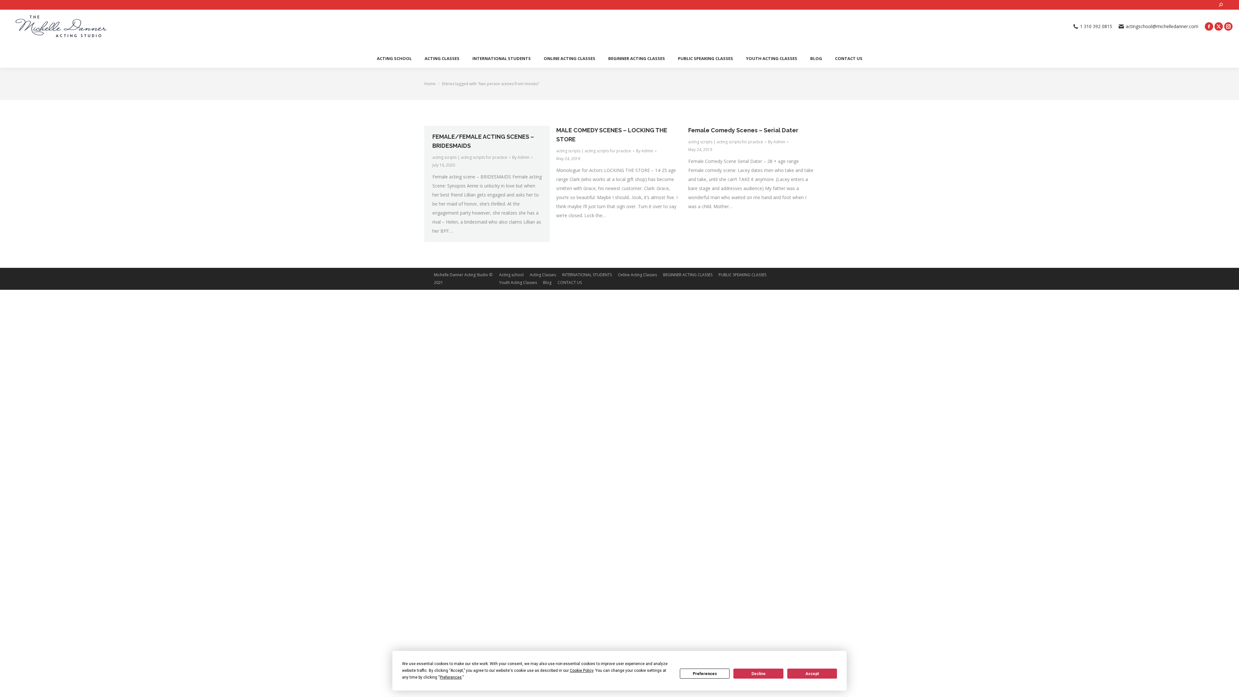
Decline (758, 674)
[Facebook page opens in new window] (1209, 26)
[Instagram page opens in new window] (1228, 26)
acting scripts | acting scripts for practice (469, 157)
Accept (812, 674)
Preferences (705, 674)
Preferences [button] (451, 677)
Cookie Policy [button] (581, 670)
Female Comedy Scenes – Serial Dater (743, 130)
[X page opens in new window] (1218, 26)
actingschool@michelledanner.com (1162, 26)
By (520, 157)
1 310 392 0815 (1096, 26)
